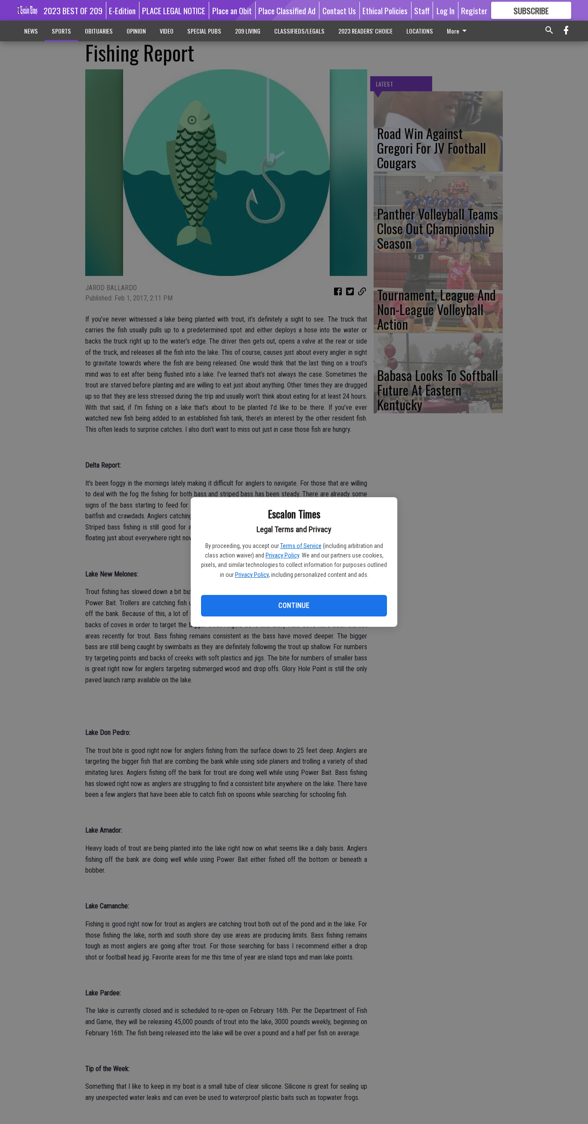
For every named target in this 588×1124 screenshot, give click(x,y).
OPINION (136, 30)
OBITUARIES (99, 30)
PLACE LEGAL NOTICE (173, 10)
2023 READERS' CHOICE (365, 30)
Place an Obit (232, 10)
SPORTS (61, 30)
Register (474, 10)
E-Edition (122, 10)
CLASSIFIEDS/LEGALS (299, 30)
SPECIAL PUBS (204, 30)
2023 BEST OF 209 (72, 10)
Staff (422, 10)
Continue (294, 605)
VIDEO (166, 30)
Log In (445, 10)
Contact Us (339, 10)
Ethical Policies (385, 10)
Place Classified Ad (287, 10)
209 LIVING (247, 30)
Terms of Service (301, 545)
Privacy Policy (282, 555)
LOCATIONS (419, 30)
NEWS (31, 30)
